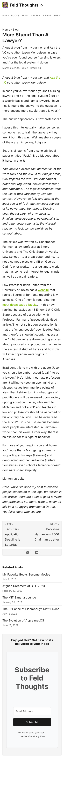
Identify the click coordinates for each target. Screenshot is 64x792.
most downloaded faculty (19, 304)
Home (6, 29)
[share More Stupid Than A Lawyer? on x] (27, 552)
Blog (16, 29)
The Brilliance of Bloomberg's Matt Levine (30, 609)
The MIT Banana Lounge (19, 597)
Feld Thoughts (24, 5)
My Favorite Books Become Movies (26, 574)
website (43, 290)
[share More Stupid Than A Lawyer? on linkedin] (36, 552)
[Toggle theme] (42, 5)
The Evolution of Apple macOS (23, 620)
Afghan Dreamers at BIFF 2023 (23, 586)
